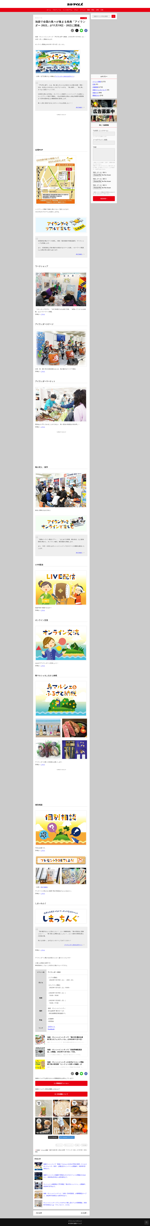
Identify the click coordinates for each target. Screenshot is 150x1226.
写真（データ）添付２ (100, 179)
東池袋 (85, 1145)
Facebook (51, 1029)
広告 (102, 10)
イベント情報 (83, 18)
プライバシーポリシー (75, 1221)
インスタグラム (67, 10)
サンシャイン (69, 1145)
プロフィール (57, 10)
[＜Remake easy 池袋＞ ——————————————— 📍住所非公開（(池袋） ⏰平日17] (79, 1125)
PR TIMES (79, 107)
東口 (78, 1145)
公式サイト (51, 1026)
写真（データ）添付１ (100, 172)
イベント (83, 10)
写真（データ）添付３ (100, 185)
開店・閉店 (90, 10)
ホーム (49, 10)
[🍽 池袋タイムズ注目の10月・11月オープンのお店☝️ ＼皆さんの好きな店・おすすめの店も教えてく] (61, 1125)
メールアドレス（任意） (100, 139)
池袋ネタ (95, 92)
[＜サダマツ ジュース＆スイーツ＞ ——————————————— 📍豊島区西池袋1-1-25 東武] (43, 1108)
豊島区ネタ (96, 95)
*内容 (94, 147)
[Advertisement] (61, 129)
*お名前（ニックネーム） (101, 130)
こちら (43, 314)
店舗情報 (95, 87)
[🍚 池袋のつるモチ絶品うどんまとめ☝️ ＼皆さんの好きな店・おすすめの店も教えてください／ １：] (61, 1108)
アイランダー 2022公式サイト (64, 76)
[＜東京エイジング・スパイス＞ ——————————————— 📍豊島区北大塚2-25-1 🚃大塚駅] (79, 1108)
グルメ (76, 10)
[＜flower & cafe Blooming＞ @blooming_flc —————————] (43, 1125)
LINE (97, 10)
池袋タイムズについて (99, 90)
